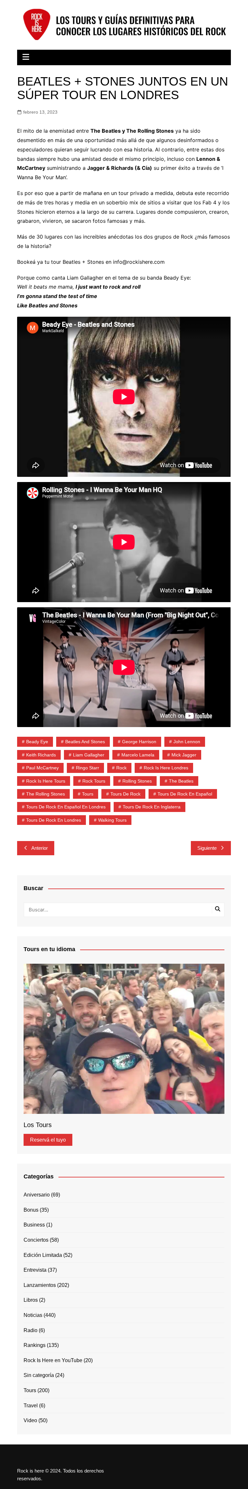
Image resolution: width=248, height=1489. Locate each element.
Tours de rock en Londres (53, 820)
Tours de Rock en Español (185, 793)
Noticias (33, 1315)
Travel (31, 1405)
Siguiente (207, 848)
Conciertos (36, 1240)
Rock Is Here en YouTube (53, 1360)
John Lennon (186, 741)
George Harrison (139, 741)
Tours (87, 793)
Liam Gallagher (88, 754)
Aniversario (37, 1194)
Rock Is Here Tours (45, 781)
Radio (30, 1330)
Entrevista (35, 1270)
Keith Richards (41, 754)
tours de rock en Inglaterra (152, 806)
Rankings (35, 1345)
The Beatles (181, 781)
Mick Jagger (183, 754)
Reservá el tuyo (48, 1140)
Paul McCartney (42, 767)
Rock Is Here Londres (166, 767)
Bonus (31, 1210)
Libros (31, 1300)
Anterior (39, 848)
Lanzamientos (40, 1285)
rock (121, 767)
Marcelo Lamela (137, 754)
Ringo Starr (87, 767)
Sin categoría (39, 1375)
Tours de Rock (125, 793)
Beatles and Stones (85, 741)
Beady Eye (37, 741)
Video (30, 1420)
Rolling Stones (137, 781)
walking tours (112, 820)
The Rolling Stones (45, 793)
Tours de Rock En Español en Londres (66, 806)
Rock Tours (93, 781)
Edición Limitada (43, 1255)
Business (34, 1224)
